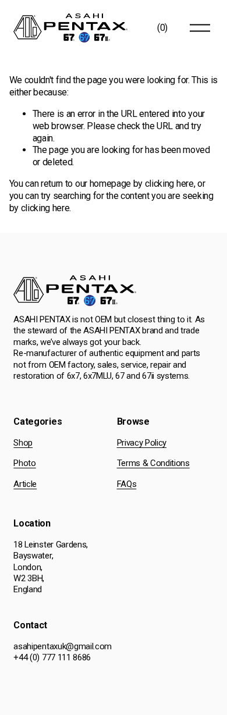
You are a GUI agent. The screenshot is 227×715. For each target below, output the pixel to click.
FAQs (127, 484)
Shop (23, 442)
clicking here (169, 183)
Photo (24, 463)
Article (25, 484)
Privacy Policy (142, 442)
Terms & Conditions (153, 463)
